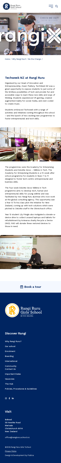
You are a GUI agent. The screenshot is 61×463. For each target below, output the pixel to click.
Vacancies (9, 379)
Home (7, 59)
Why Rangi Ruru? (19, 59)
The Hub (9, 384)
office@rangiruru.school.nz (17, 437)
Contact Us (10, 369)
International (11, 361)
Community (10, 366)
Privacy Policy (10, 451)
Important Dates (13, 374)
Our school (10, 346)
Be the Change (34, 59)
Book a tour (32, 287)
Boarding (9, 356)
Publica (31, 455)
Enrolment (10, 351)
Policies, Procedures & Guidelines (21, 389)
